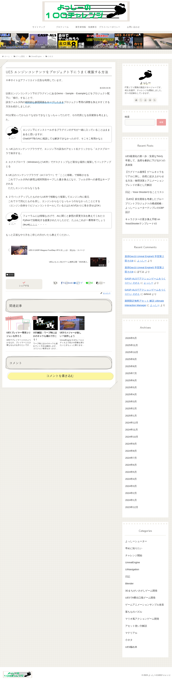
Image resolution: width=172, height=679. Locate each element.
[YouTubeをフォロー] (145, 100)
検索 (127, 116)
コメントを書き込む (60, 375)
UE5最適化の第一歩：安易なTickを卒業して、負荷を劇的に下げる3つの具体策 (145, 160)
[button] (100, 283)
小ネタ (11, 275)
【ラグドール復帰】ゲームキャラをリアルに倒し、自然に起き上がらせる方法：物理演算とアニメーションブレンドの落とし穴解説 (144, 178)
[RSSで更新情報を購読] (154, 100)
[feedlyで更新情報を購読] (150, 100)
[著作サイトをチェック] (136, 100)
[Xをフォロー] (141, 100)
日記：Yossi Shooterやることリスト (144, 192)
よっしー (145, 82)
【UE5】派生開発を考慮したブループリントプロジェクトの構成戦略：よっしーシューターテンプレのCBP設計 (144, 205)
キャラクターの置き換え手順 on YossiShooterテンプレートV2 (142, 221)
